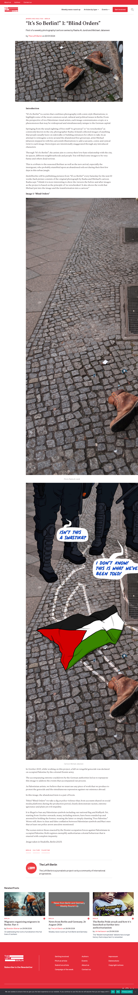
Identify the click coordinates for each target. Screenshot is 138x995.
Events (105, 9)
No (118, 992)
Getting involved (62, 956)
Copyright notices (116, 965)
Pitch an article (61, 960)
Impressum (113, 956)
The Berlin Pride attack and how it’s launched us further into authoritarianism (112, 924)
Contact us (28, 2)
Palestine (46, 850)
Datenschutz (114, 960)
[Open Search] (132, 9)
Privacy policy (127, 992)
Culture (36, 850)
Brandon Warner (13, 928)
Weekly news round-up (70, 9)
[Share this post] (44, 918)
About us (7, 2)
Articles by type (90, 9)
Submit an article (62, 965)
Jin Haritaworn (101, 931)
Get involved (120, 9)
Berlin (47, 19)
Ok (113, 992)
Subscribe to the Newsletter (18, 967)
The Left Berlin (35, 36)
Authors (17, 2)
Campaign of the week (64, 969)
